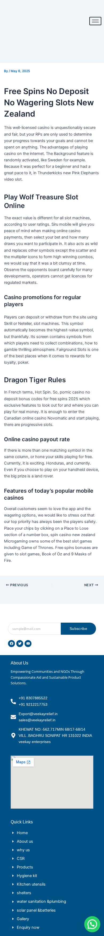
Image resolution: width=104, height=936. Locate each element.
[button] (92, 924)
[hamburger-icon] (95, 21)
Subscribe (78, 628)
